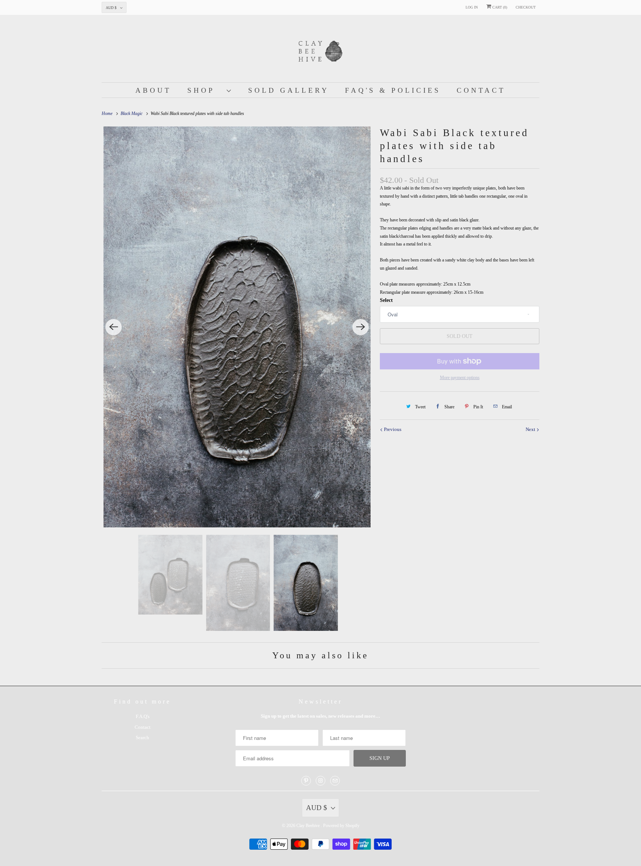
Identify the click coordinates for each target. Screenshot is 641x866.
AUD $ (111, 8)
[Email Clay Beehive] (335, 781)
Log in (472, 7)
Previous (392, 429)
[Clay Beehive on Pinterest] (306, 781)
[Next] (360, 327)
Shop (205, 90)
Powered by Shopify (341, 825)
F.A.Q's (142, 716)
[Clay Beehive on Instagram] (320, 781)
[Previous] (113, 327)
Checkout (526, 7)
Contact (481, 90)
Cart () (499, 7)
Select (386, 300)
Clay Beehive (308, 825)
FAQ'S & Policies (393, 90)
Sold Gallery (288, 90)
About (153, 90)
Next (531, 429)
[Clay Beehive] (320, 50)
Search (142, 737)
